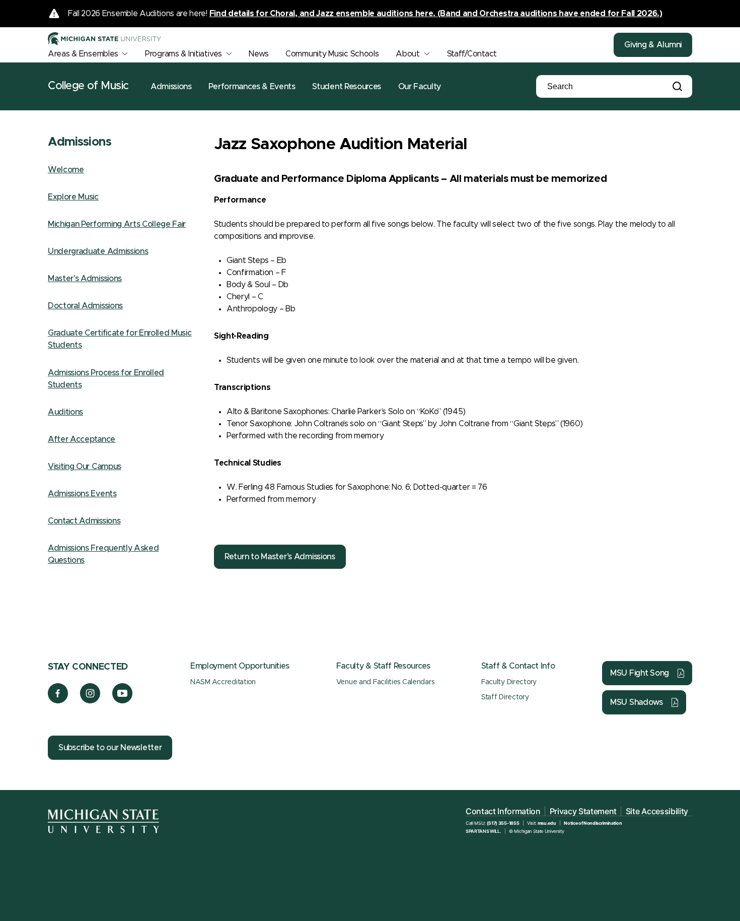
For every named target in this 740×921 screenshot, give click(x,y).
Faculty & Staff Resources (383, 666)
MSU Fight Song (639, 673)
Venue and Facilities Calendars (385, 682)
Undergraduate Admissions (98, 251)
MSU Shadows (636, 702)
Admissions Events (82, 494)
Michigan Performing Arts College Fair (117, 224)
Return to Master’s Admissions (280, 557)
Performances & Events (251, 87)
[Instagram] (90, 701)
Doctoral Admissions (85, 306)
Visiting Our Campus (84, 467)
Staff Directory (505, 697)
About (408, 54)
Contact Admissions (84, 521)
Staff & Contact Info (518, 666)
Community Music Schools (332, 54)
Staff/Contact (472, 54)
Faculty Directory (509, 682)
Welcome (66, 170)
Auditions (65, 412)
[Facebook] (58, 701)
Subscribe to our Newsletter (110, 748)
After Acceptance (81, 439)
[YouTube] (122, 701)
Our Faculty (419, 87)
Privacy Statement (583, 811)
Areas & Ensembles (83, 54)
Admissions (171, 87)
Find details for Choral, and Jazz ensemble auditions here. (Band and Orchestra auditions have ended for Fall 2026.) (435, 14)
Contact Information (503, 811)
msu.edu (547, 823)
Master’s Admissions (85, 279)
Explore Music (73, 197)
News (258, 54)
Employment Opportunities (239, 666)
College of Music (88, 86)
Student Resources (346, 87)
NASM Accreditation (223, 682)
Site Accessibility (657, 811)
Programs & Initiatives (183, 54)
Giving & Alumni (653, 45)
